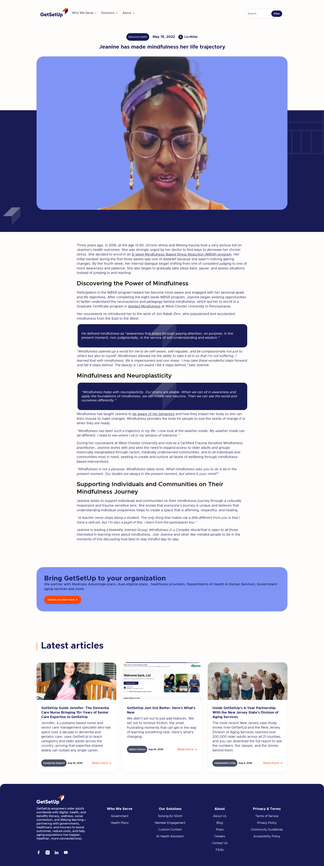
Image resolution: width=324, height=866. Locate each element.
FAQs (220, 849)
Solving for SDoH (170, 816)
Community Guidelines (267, 829)
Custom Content (170, 829)
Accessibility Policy (266, 836)
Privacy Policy (267, 822)
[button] (84, 13)
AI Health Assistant (170, 836)
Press (220, 829)
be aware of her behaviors (154, 414)
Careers (219, 836)
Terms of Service (266, 816)
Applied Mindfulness (144, 306)
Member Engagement (170, 822)
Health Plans (120, 822)
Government (119, 816)
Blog (219, 822)
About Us (219, 816)
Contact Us (220, 843)
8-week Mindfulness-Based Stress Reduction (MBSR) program (181, 254)
